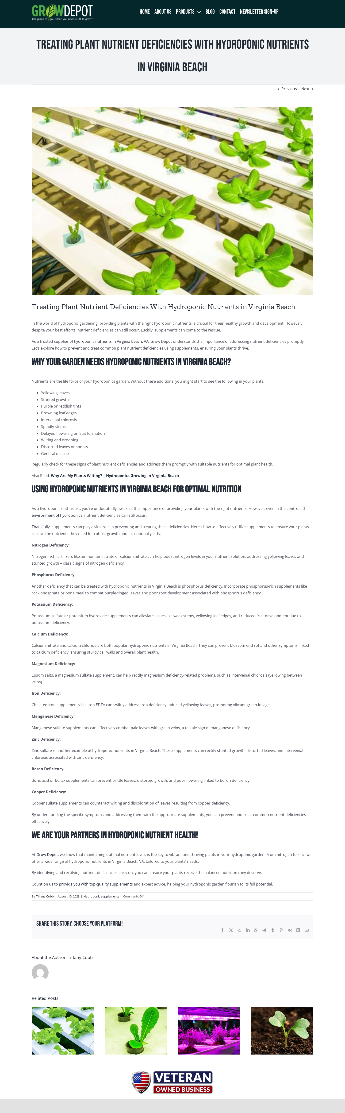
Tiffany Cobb (45, 896)
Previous (289, 88)
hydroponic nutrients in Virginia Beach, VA (111, 341)
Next (305, 88)
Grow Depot (47, 854)
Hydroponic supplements (101, 896)
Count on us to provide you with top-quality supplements (82, 884)
